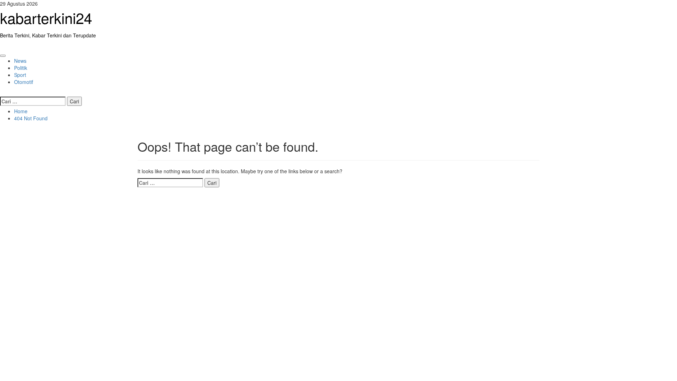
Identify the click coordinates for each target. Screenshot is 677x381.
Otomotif (23, 81)
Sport (20, 74)
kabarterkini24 (46, 17)
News (20, 60)
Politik (20, 67)
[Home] (2, 45)
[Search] (2, 92)
